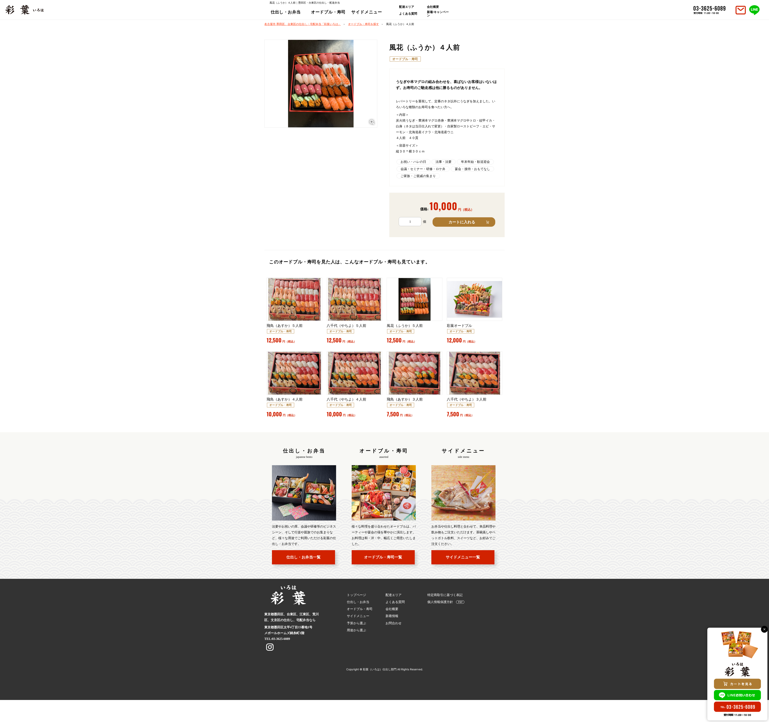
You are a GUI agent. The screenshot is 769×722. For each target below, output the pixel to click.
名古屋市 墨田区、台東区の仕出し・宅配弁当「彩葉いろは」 (302, 24)
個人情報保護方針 (440, 602)
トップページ (356, 595)
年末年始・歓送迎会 (475, 162)
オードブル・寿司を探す (363, 24)
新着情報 (392, 616)
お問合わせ (394, 623)
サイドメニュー (366, 12)
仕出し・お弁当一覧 (303, 557)
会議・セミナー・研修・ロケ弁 (423, 169)
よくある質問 (408, 13)
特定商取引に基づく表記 (445, 595)
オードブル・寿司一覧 (383, 557)
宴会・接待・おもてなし (472, 169)
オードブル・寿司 (328, 12)
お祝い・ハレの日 (413, 162)
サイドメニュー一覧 (463, 557)
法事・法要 (444, 162)
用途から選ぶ (356, 630)
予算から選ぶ (356, 623)
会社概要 (433, 6)
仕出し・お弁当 (286, 12)
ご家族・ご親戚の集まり (418, 176)
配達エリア (406, 6)
